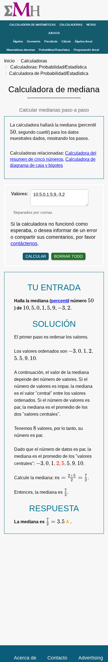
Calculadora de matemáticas (32, 24)
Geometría (33, 41)
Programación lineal (86, 49)
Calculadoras (71, 24)
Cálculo (66, 41)
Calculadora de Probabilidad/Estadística (48, 73)
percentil (60, 300)
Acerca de (25, 658)
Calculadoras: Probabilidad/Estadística (48, 67)
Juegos (54, 33)
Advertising (90, 658)
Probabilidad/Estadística (54, 49)
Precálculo (51, 41)
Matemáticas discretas (21, 49)
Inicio (9, 61)
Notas (91, 24)
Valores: (19, 193)
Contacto (57, 658)
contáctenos (24, 243)
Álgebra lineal (83, 41)
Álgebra (18, 41)
